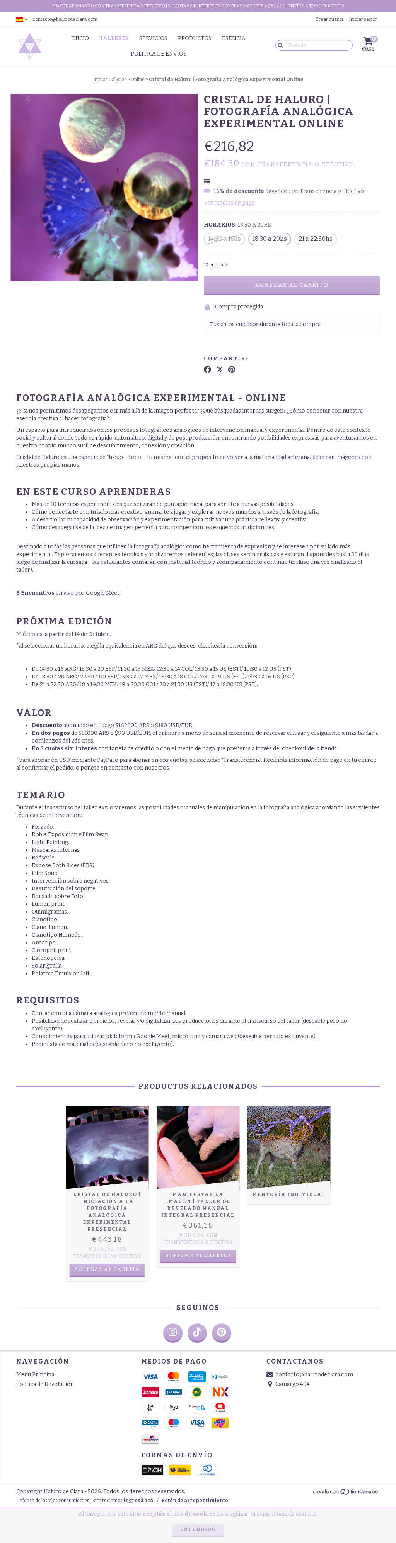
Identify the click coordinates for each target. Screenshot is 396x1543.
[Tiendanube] (346, 1494)
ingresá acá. (138, 1500)
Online (138, 79)
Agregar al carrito (107, 1269)
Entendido (198, 1529)
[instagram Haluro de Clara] (173, 1333)
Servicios (153, 38)
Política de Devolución (45, 1384)
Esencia (234, 38)
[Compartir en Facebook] (207, 370)
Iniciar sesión (363, 19)
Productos (195, 38)
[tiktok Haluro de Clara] (197, 1333)
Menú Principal (36, 1374)
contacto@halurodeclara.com (64, 19)
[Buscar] (278, 45)
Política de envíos (158, 54)
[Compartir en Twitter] (220, 370)
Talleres (114, 38)
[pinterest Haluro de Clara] (221, 1333)
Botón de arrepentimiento (194, 1500)
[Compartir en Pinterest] (231, 370)
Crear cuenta (330, 19)
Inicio (80, 38)
